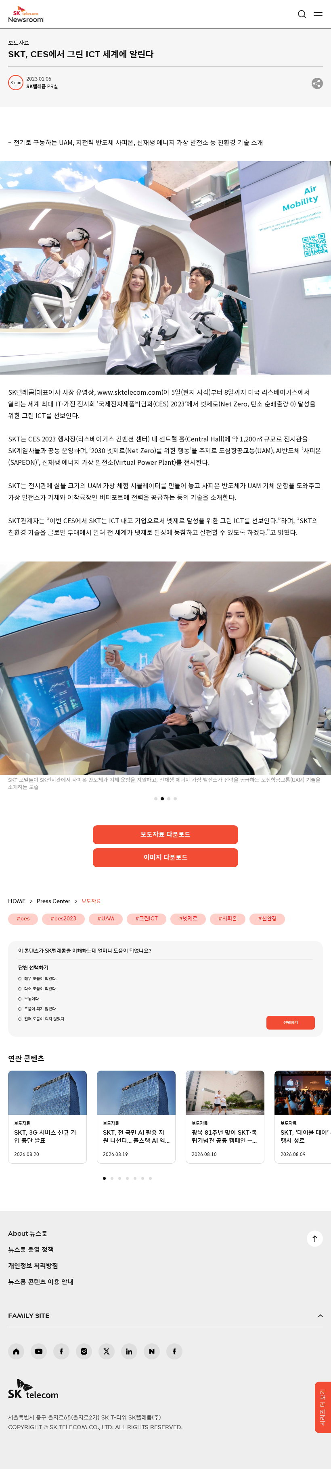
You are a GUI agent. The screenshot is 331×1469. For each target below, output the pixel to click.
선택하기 (290, 1023)
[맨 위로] (315, 1239)
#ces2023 (63, 919)
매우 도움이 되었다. (40, 979)
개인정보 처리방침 (33, 1266)
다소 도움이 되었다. (40, 989)
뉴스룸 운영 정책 (31, 1250)
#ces (23, 919)
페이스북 (61, 1351)
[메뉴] (318, 14)
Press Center (53, 901)
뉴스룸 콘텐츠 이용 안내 (40, 1282)
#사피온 (227, 919)
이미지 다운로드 (166, 857)
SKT (28, 14)
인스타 (84, 1351)
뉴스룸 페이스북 (174, 1351)
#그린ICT (146, 919)
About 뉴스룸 (28, 1234)
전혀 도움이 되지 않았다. (44, 1019)
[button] (156, 798)
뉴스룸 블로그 (152, 1351)
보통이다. (32, 999)
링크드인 (129, 1351)
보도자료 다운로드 (165, 834)
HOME (16, 901)
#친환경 (267, 919)
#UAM (105, 919)
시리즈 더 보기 (323, 1407)
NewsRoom (26, 19)
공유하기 (317, 83)
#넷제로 (188, 919)
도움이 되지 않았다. (40, 1009)
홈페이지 (16, 1351)
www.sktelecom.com (129, 392)
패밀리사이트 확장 (165, 1316)
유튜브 (39, 1351)
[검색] (302, 14)
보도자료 (18, 43)
